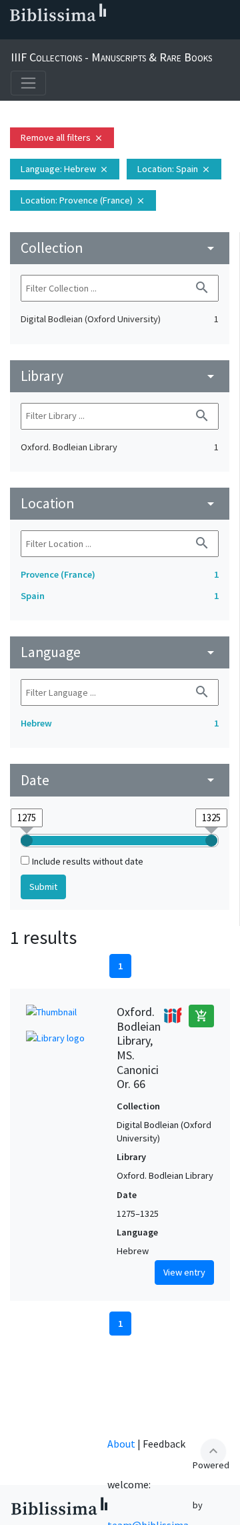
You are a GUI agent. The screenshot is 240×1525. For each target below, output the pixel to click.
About (121, 1443)
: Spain (174, 169)
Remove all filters (62, 137)
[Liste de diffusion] (13, 34)
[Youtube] (98, 34)
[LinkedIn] (34, 34)
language (120, 652)
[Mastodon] (77, 34)
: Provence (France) (83, 200)
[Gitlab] (141, 34)
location (120, 503)
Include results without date (87, 861)
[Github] (120, 34)
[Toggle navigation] (28, 83)
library (120, 376)
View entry (184, 1272)
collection (120, 248)
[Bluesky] (56, 34)
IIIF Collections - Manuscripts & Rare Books (111, 57)
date (120, 780)
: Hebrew (65, 169)
